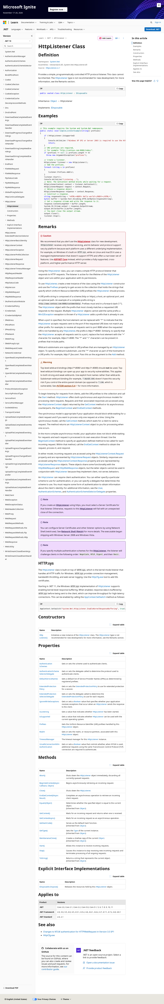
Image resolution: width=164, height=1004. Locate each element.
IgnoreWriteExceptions (49, 701)
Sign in (158, 22)
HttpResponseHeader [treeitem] (14, 278)
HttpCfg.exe (97, 577)
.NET (49, 38)
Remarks (137, 49)
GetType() (43, 830)
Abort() (42, 775)
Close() (42, 790)
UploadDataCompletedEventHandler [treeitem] (18, 426)
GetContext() (44, 813)
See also (136, 72)
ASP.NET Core (60, 259)
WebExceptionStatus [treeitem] (14, 504)
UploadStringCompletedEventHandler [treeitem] (18, 473)
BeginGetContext (64, 408)
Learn (41, 38)
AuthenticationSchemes (49, 491)
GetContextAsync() (47, 818)
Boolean (77, 701)
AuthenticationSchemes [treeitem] (15, 61)
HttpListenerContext (52, 404)
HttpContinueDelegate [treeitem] (14, 197)
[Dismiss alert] (159, 5)
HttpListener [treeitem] (12, 206)
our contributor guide (54, 968)
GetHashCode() (45, 823)
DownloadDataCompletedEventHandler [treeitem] (18, 126)
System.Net (55, 61)
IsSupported (44, 716)
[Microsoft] (4, 22)
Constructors (138, 53)
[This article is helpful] (154, 80)
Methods (137, 59)
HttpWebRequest (46, 468)
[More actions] (123, 38)
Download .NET (153, 29)
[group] (82, 173)
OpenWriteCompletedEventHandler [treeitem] (18, 382)
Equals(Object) (45, 803)
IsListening (44, 711)
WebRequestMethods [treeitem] (14, 523)
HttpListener (61, 78)
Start (44, 397)
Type (76, 830)
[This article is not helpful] (157, 80)
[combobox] (17, 41)
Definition (137, 43)
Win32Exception (46, 314)
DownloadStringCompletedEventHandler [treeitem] (18, 158)
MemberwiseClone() (48, 838)
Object (53, 101)
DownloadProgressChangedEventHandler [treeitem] (18, 142)
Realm (42, 731)
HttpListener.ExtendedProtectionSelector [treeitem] (17, 234)
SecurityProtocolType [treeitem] (14, 393)
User (100, 488)
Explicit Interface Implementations (140, 64)
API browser (59, 38)
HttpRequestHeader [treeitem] (13, 273)
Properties (137, 56)
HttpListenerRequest (81, 457)
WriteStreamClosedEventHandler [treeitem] (18, 557)
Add (114, 354)
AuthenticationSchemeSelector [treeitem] (18, 65)
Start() (42, 845)
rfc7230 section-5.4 (65, 385)
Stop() (41, 850)
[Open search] (151, 22)
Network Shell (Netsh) (72, 531)
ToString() (43, 858)
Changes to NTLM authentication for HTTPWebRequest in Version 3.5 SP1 (78, 931)
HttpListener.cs (52, 68)
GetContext (90, 404)
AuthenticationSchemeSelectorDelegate (86, 491)
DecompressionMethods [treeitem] (15, 103)
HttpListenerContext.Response (72, 460)
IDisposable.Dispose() (48, 887)
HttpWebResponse (69, 468)
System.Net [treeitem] (10, 51)
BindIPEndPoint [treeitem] (11, 75)
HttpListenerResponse (49, 464)
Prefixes (54, 287)
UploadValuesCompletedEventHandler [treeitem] (18, 489)
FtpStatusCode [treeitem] (11, 178)
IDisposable (56, 107)
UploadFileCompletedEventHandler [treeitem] (18, 442)
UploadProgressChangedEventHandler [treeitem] (18, 457)
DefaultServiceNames (48, 679)
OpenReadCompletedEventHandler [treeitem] (18, 367)
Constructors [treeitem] (12, 211)
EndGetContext (84, 408)
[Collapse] (32, 36)
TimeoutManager (46, 739)
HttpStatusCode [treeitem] (12, 282)
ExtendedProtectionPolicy (86, 686)
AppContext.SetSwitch (95, 597)
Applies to (137, 69)
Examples (137, 46)
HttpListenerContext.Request (110, 453)
